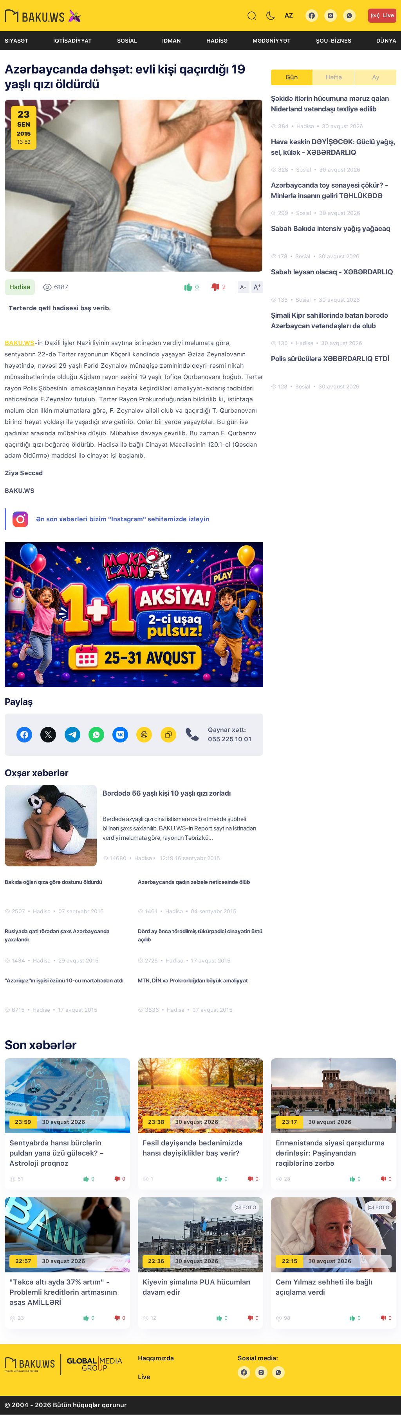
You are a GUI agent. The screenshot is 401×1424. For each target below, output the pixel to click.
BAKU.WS (19, 343)
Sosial (127, 41)
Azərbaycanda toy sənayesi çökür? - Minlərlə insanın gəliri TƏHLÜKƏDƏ (329, 190)
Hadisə (217, 41)
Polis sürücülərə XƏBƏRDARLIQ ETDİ (330, 358)
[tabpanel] (333, 242)
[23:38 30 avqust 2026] (200, 1095)
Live (388, 15)
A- (243, 287)
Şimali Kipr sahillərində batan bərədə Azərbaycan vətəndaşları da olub (329, 320)
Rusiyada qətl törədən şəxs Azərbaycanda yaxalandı (57, 935)
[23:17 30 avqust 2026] (333, 1095)
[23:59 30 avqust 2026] (67, 1095)
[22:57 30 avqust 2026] (67, 1234)
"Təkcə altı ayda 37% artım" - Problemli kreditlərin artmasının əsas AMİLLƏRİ (63, 1292)
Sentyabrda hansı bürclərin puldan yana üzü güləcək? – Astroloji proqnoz (56, 1153)
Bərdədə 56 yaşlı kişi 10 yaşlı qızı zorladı (167, 793)
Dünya (386, 41)
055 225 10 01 (229, 739)
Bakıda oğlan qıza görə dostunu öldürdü (53, 882)
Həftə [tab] (333, 77)
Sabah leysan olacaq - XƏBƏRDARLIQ (332, 272)
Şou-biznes (333, 41)
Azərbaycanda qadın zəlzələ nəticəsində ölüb (194, 882)
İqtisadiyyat (72, 41)
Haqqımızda (156, 1358)
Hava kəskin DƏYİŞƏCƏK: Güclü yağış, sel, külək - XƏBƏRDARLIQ (333, 147)
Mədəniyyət (272, 41)
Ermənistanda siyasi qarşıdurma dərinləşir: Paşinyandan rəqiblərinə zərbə (330, 1153)
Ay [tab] (375, 77)
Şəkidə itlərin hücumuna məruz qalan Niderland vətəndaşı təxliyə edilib (330, 103)
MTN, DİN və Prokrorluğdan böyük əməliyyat (193, 980)
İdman (171, 41)
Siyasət (16, 41)
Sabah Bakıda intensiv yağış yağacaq (330, 228)
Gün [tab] (291, 77)
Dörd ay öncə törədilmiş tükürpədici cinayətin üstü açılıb (200, 935)
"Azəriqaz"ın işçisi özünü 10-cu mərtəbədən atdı (64, 980)
